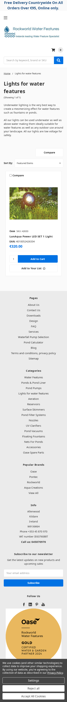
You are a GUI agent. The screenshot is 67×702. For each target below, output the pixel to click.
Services (34, 331)
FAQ (33, 326)
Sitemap (34, 358)
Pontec (33, 477)
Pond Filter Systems (33, 415)
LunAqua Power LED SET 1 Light (31, 236)
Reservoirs (33, 404)
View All (33, 493)
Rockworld (33, 482)
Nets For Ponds (33, 441)
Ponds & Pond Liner (33, 382)
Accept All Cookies (33, 696)
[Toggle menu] (5, 18)
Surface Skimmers (34, 409)
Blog (33, 347)
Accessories (33, 447)
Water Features (33, 377)
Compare (49, 152)
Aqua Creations (33, 487)
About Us (33, 305)
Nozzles (33, 420)
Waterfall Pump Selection (33, 337)
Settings (33, 680)
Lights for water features (33, 393)
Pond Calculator (33, 342)
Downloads (34, 315)
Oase (33, 471)
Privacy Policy (55, 672)
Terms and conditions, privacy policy (33, 353)
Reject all (33, 688)
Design (33, 321)
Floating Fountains (33, 436)
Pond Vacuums (33, 431)
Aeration (33, 399)
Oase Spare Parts (33, 452)
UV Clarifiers (33, 425)
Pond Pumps (33, 388)
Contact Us (33, 310)
